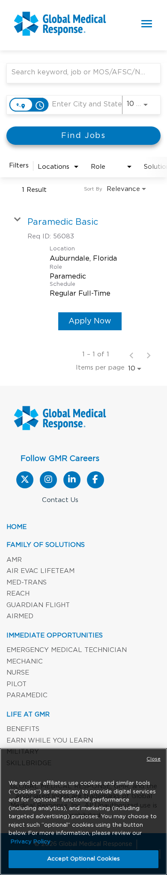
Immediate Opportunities (54, 635)
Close (153, 759)
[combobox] (79, 72)
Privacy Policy (31, 842)
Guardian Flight (38, 605)
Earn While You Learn (49, 740)
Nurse (17, 672)
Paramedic (27, 695)
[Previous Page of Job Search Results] (131, 354)
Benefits (22, 729)
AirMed (19, 616)
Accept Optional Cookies (83, 859)
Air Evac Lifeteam (40, 571)
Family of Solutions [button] (45, 545)
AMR (14, 560)
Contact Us (60, 500)
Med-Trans (26, 582)
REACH (18, 593)
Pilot (16, 684)
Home (16, 527)
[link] (83, 273)
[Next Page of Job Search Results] (148, 354)
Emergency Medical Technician (66, 650)
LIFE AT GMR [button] (28, 714)
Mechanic (24, 661)
